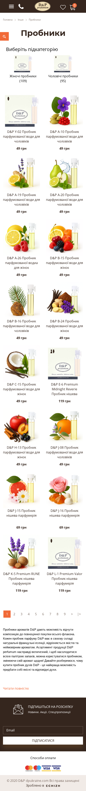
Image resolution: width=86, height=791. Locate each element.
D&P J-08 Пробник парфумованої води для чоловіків (64, 452)
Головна (8, 19)
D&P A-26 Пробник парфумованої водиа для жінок (21, 263)
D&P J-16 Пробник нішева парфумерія (64, 513)
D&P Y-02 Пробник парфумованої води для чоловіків (21, 136)
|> (79, 614)
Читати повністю (16, 688)
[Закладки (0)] (63, 9)
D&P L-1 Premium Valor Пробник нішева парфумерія (64, 579)
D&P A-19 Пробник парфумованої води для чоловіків (21, 200)
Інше (21, 19)
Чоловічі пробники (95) (63, 78)
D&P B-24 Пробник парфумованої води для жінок (64, 326)
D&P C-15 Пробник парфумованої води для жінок (21, 389)
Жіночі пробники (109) (23, 78)
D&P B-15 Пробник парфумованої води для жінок (64, 263)
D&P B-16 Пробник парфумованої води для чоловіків (21, 326)
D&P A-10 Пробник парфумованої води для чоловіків (64, 136)
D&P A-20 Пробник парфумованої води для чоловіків (64, 200)
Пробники (35, 19)
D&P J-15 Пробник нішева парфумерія (21, 513)
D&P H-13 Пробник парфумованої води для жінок (21, 452)
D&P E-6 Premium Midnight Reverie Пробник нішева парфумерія (64, 389)
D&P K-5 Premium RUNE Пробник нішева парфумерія (21, 579)
